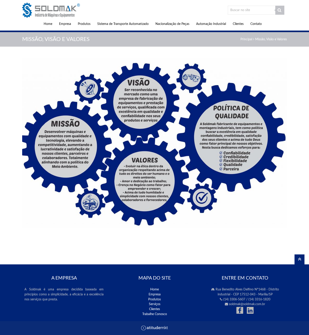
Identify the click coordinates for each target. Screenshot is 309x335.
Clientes (238, 24)
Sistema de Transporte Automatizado (123, 24)
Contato (256, 24)
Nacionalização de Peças (172, 24)
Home (48, 24)
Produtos (84, 24)
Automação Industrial (211, 24)
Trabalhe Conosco (154, 314)
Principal (246, 39)
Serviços (154, 304)
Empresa (65, 24)
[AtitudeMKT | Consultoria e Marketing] (154, 329)
